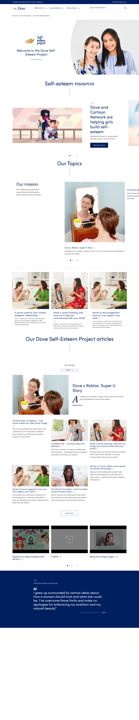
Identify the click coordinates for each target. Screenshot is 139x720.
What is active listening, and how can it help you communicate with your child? (69, 315)
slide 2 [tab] (71, 155)
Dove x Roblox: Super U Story (79, 248)
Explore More (78, 405)
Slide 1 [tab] (67, 565)
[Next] (77, 155)
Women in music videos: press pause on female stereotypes (107, 467)
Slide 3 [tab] (71, 565)
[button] (69, 370)
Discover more (36, 59)
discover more (100, 145)
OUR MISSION (55, 8)
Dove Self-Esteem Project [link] (41, 16)
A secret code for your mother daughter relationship (30, 314)
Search (125, 8)
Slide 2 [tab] (69, 565)
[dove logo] (19, 8)
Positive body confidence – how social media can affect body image (30, 422)
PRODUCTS (39, 8)
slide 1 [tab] (69, 155)
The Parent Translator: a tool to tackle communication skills (69, 490)
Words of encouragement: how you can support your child (106, 315)
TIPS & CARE (71, 8)
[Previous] (64, 155)
